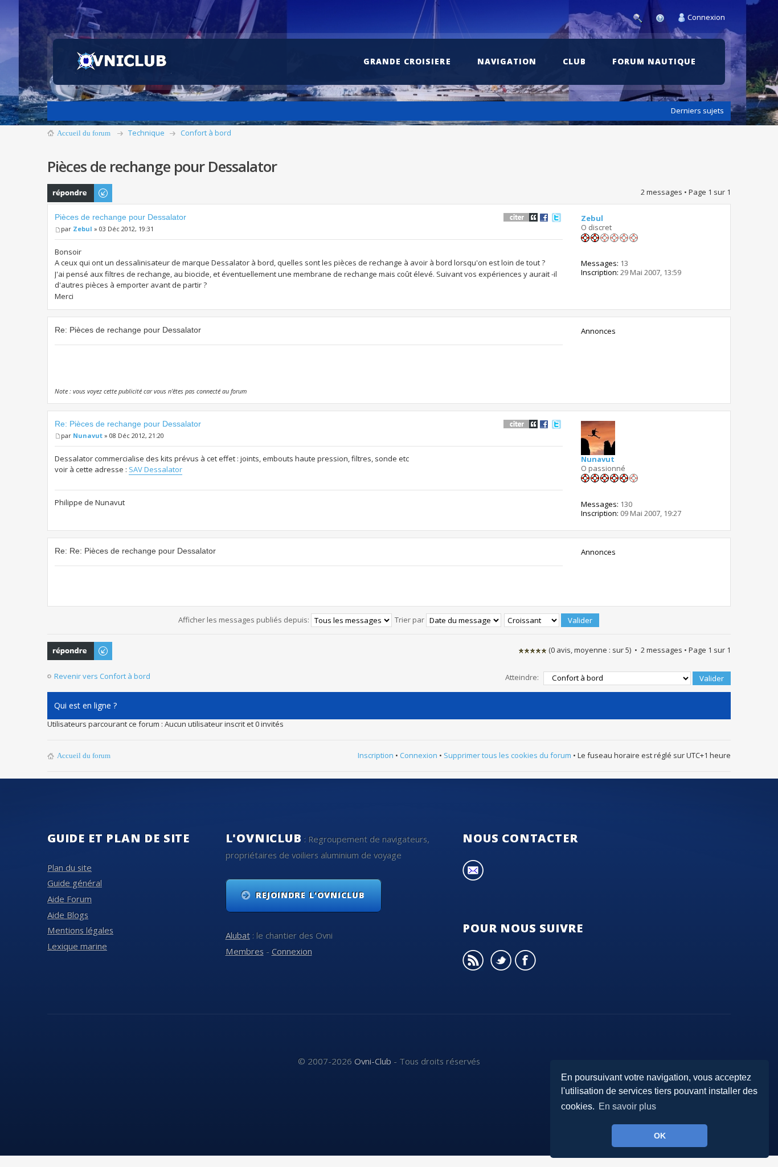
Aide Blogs (67, 914)
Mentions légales (80, 930)
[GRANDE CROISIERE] (409, 44)
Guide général (74, 882)
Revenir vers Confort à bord (102, 676)
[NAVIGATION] (509, 44)
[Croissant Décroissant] (552, 620)
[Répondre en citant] (520, 217)
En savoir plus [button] (627, 1106)
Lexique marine (77, 946)
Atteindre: (522, 677)
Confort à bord (206, 133)
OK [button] (660, 1135)
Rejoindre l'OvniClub (310, 895)
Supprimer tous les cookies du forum (507, 755)
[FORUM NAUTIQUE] (657, 44)
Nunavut (88, 435)
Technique (146, 133)
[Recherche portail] (641, 17)
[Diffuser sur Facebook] (543, 216)
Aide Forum (69, 898)
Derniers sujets (697, 110)
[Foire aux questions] (663, 17)
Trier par (410, 620)
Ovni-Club (372, 1061)
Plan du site (69, 867)
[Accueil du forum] (123, 61)
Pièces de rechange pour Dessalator (120, 217)
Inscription (376, 755)
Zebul (82, 228)
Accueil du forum (83, 133)
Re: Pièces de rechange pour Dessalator (128, 423)
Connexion (706, 17)
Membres (245, 951)
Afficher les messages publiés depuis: (244, 620)
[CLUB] (577, 44)
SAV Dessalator (155, 469)
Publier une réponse (67, 193)
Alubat (238, 935)
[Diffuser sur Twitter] (556, 216)
